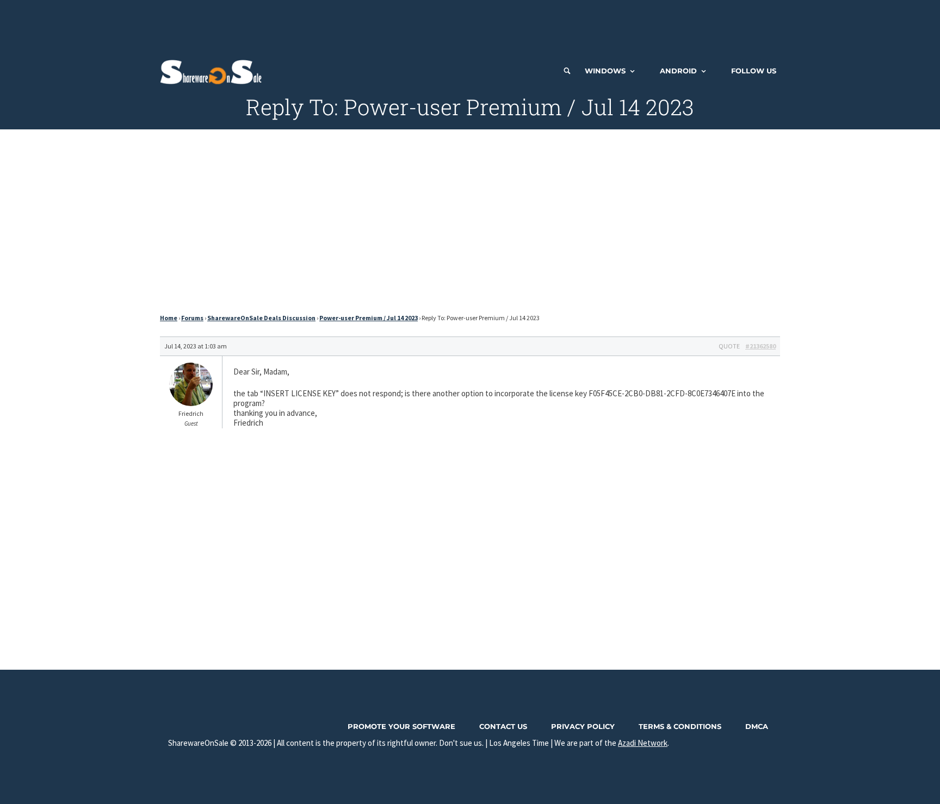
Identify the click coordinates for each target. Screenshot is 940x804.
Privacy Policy (583, 726)
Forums (192, 318)
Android (678, 70)
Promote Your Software (401, 726)
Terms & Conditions (680, 726)
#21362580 (760, 346)
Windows (605, 70)
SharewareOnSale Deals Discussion (261, 318)
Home (168, 318)
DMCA (756, 726)
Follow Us (753, 70)
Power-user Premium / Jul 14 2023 (368, 318)
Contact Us (503, 726)
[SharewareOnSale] (213, 70)
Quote (729, 346)
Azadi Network (642, 743)
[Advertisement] (470, 24)
